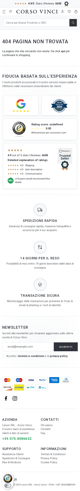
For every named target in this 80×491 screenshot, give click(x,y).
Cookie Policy (49, 462)
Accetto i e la (37, 356)
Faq (43, 433)
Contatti (45, 429)
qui (63, 51)
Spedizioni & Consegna (16, 458)
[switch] (7, 486)
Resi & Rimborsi (11, 462)
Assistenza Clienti (12, 454)
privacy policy (59, 356)
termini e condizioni (31, 356)
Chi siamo (47, 425)
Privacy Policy (49, 458)
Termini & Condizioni (53, 454)
